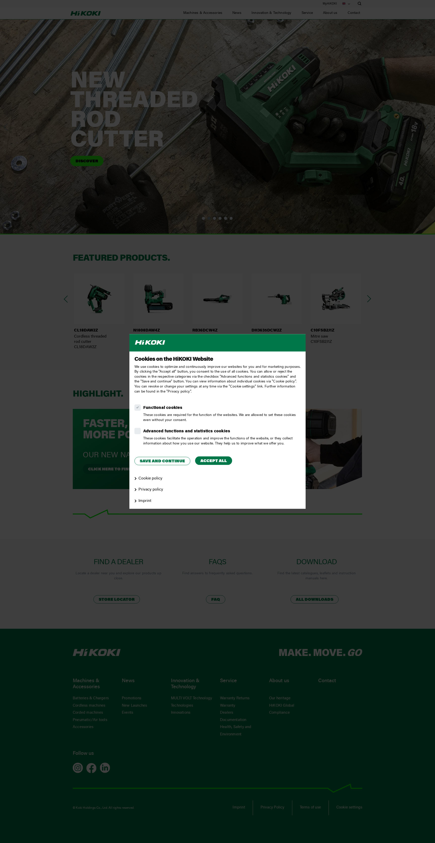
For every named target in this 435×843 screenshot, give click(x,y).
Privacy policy (150, 490)
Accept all (213, 461)
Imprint (144, 501)
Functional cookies (163, 408)
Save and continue (162, 461)
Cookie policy (150, 478)
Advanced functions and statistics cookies (186, 431)
